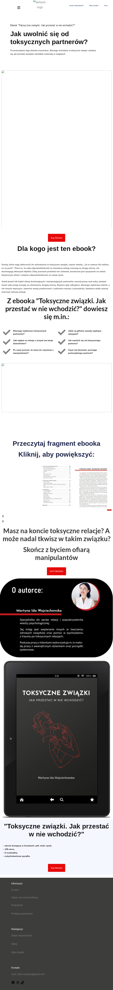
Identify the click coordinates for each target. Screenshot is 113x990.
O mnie (15, 890)
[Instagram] (18, 983)
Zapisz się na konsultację (24, 897)
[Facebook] (13, 983)
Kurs (106, 5)
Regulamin (17, 905)
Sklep (14, 944)
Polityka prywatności (22, 913)
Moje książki (93, 5)
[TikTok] (22, 983)
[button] (18, 7)
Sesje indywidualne (76, 5)
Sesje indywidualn (21, 935)
